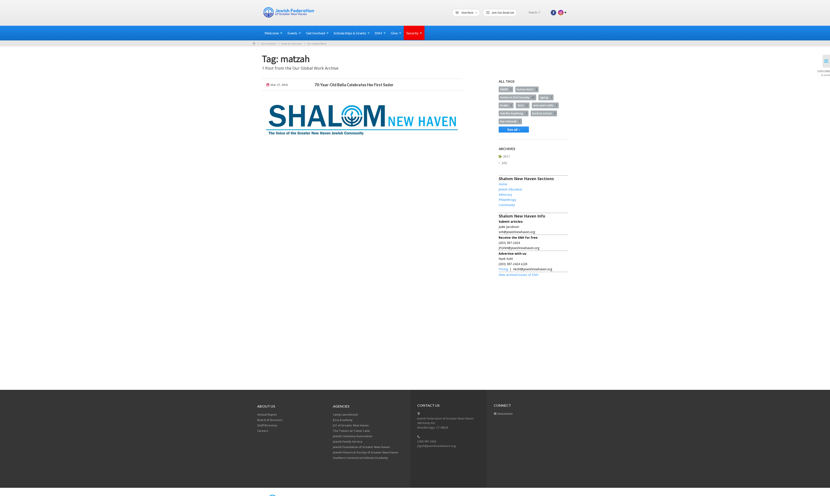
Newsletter (505, 414)
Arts (522, 105)
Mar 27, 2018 (279, 85)
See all (512, 129)
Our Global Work (316, 43)
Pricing (503, 269)
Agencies (341, 406)
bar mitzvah (510, 121)
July (504, 163)
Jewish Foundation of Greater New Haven (361, 447)
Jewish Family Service (347, 441)
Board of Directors (270, 420)
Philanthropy (507, 200)
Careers (262, 431)
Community (507, 205)
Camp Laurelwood (345, 414)
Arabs (506, 105)
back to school (543, 113)
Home (253, 43)
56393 (506, 89)
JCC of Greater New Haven (351, 425)
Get (315, 33)
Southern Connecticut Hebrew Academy (360, 458)
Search (533, 12)
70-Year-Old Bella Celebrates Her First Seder (353, 84)
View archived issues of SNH (518, 275)
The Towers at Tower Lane (351, 431)
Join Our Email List (503, 12)
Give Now (467, 12)
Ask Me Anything (513, 113)
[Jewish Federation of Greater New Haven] (289, 12)
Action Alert (527, 89)
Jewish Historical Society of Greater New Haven (365, 452)
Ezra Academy (343, 420)
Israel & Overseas (291, 43)
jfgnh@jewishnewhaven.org (436, 446)
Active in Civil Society (517, 97)
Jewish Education (510, 189)
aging (546, 97)
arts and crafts (545, 105)
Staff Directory (267, 425)
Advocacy (505, 194)
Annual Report (267, 414)
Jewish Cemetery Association (352, 436)
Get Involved (268, 43)
